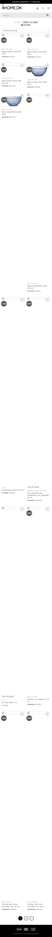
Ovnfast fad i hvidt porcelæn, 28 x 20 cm (11, 905)
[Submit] (47, 15)
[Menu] (48, 8)
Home (17, 22)
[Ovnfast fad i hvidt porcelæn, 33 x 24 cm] (38, 806)
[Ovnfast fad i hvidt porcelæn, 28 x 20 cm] (13, 806)
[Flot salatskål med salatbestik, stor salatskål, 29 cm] (38, 391)
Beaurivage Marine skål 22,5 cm (37, 287)
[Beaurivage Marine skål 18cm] (13, 100)
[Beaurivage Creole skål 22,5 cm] (13, 69)
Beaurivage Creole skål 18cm (36, 53)
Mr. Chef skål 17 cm (9, 702)
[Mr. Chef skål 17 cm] (13, 601)
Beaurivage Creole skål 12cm (11, 52)
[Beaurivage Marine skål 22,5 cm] (38, 187)
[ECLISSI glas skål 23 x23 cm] (13, 391)
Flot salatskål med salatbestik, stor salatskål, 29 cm (38, 495)
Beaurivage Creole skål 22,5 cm (11, 82)
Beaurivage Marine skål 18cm (11, 113)
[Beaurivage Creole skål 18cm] (38, 40)
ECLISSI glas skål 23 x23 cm (13, 490)
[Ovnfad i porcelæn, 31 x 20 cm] (38, 601)
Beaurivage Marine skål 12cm (37, 83)
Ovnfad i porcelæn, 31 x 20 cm (38, 700)
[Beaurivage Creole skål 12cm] (13, 40)
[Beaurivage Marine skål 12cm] (38, 70)
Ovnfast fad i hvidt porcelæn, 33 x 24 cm (35, 905)
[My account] (37, 8)
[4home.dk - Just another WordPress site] (14, 8)
